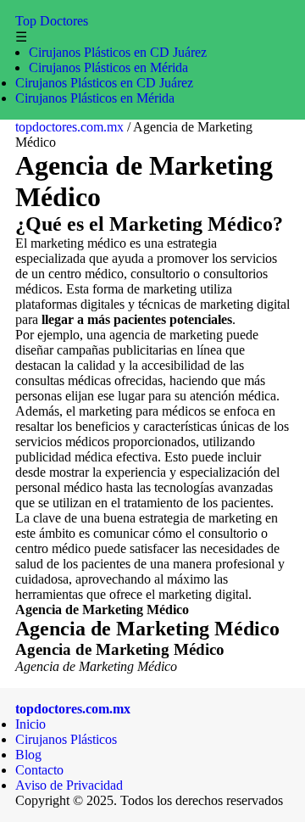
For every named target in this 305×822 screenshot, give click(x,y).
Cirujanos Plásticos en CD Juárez (104, 82)
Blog (28, 754)
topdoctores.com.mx (72, 709)
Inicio (30, 724)
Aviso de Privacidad (69, 785)
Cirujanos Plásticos (66, 739)
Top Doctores (51, 21)
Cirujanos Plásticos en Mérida (95, 98)
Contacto (39, 770)
